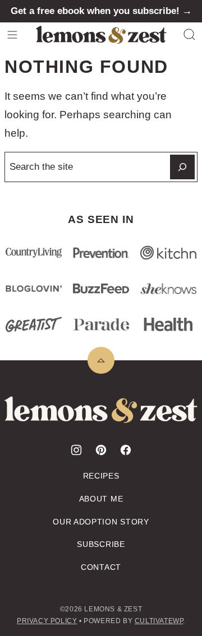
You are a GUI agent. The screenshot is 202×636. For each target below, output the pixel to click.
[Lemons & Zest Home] (101, 35)
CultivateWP (159, 621)
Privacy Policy (47, 621)
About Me (101, 498)
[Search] (189, 34)
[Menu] (12, 34)
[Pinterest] (101, 450)
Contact (101, 567)
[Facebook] (125, 450)
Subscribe (101, 544)
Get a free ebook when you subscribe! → (101, 11)
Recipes (101, 475)
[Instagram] (76, 450)
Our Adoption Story (101, 521)
